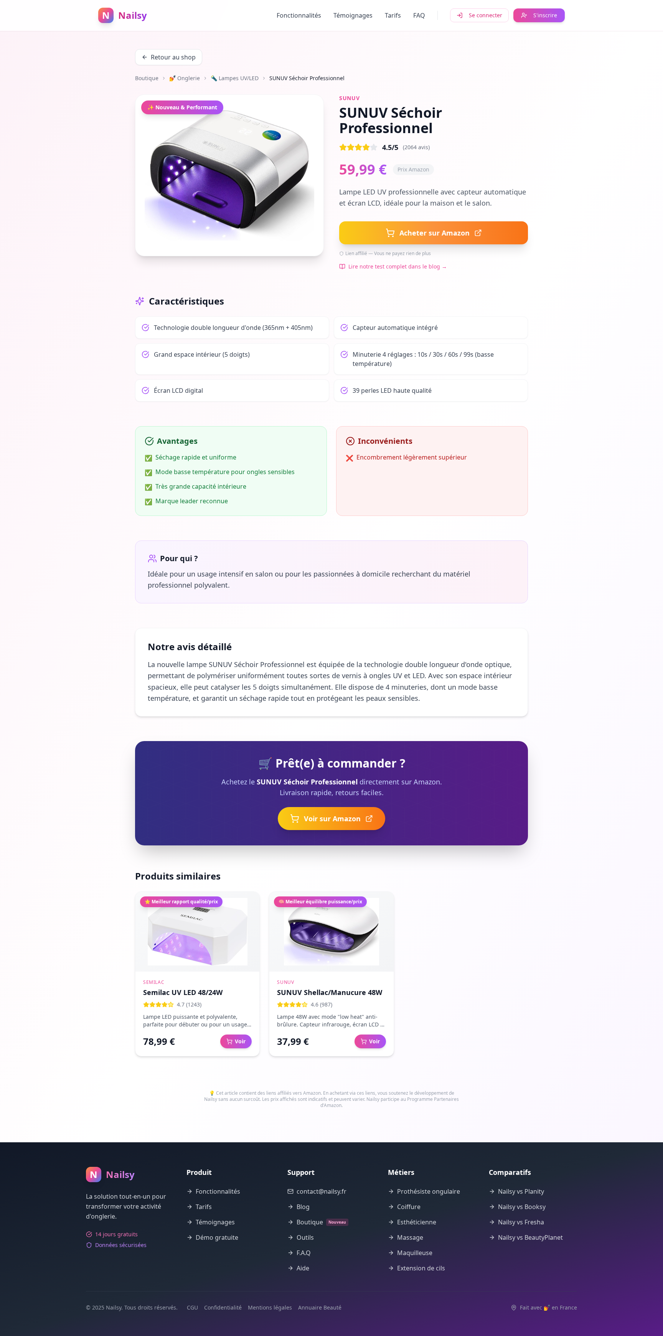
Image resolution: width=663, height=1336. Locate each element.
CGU (192, 1307)
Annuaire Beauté (319, 1307)
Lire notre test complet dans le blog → (397, 266)
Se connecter (485, 15)
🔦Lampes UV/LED (235, 78)
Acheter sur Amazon (434, 232)
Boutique (146, 78)
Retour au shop (173, 57)
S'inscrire (545, 15)
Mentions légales (270, 1307)
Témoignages (353, 15)
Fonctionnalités (299, 15)
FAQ (419, 15)
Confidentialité (223, 1307)
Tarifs (393, 15)
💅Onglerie (184, 78)
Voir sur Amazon (332, 818)
